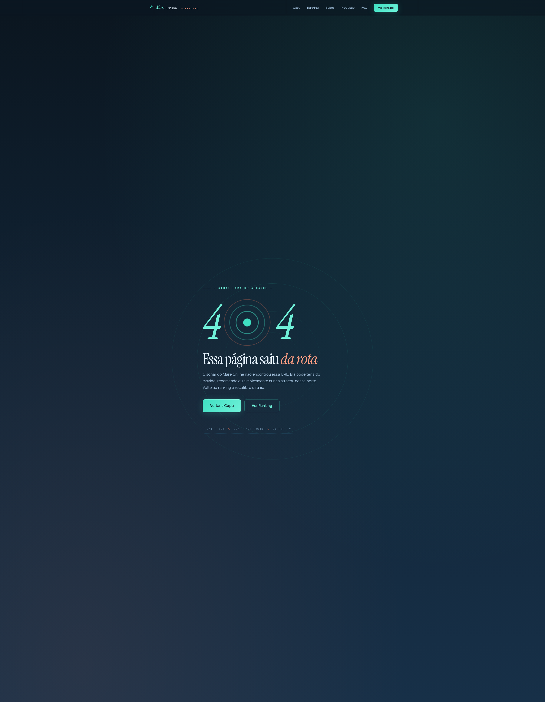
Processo (348, 8)
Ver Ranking (386, 8)
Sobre (330, 8)
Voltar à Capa (222, 405)
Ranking (313, 8)
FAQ (364, 8)
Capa (296, 8)
